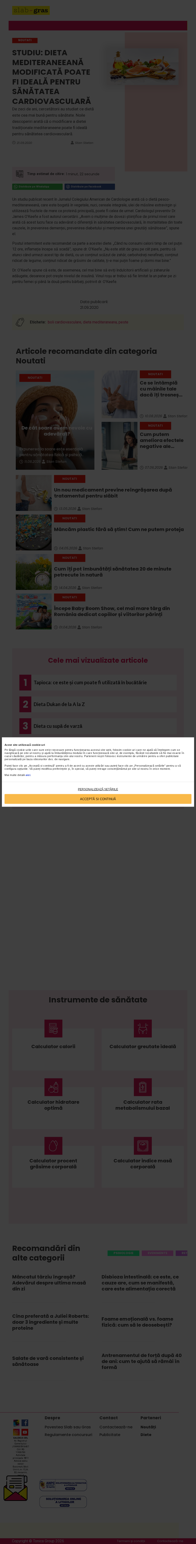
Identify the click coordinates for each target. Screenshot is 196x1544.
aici (28, 775)
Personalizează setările (98, 789)
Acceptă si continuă (98, 799)
